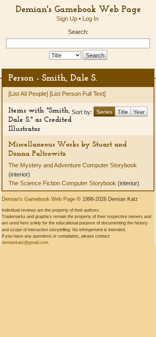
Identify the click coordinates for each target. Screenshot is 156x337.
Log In (90, 18)
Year (139, 112)
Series (104, 112)
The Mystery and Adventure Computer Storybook (72, 165)
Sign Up (66, 18)
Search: (78, 31)
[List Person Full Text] (78, 93)
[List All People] (28, 93)
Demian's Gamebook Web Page (78, 8)
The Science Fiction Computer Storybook (63, 183)
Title (123, 112)
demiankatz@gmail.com (25, 242)
